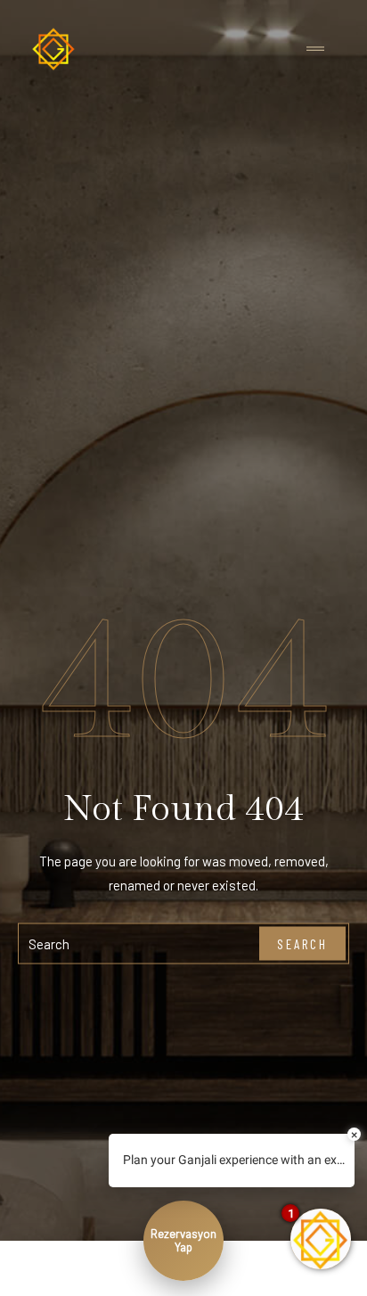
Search (302, 943)
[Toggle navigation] (315, 49)
